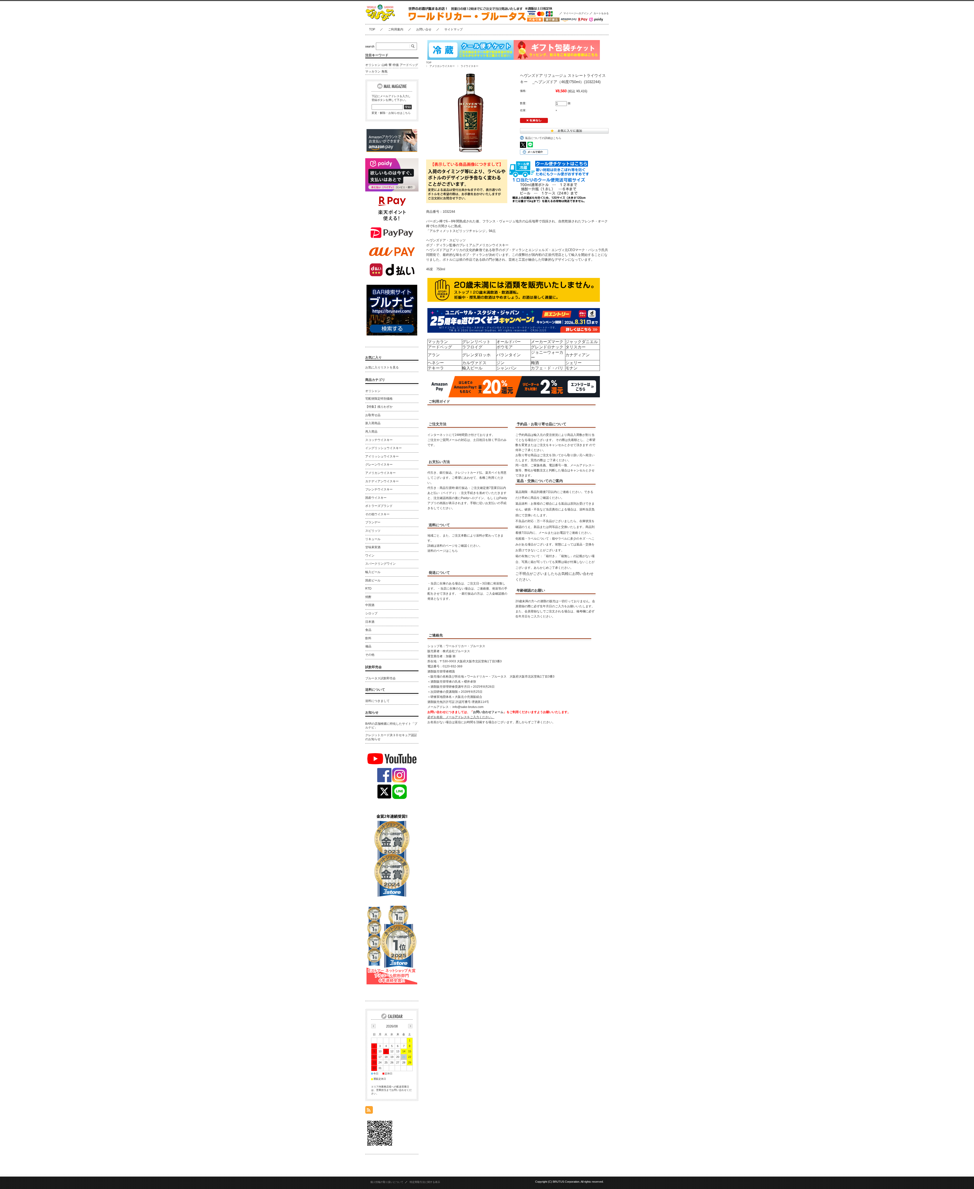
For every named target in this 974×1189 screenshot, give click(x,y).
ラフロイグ (472, 347)
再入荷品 (371, 431)
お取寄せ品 (372, 415)
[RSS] (369, 1111)
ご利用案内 (395, 29)
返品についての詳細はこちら (543, 137)
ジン (500, 363)
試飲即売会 (373, 667)
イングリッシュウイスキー (383, 448)
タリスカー (575, 347)
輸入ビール (472, 368)
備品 (368, 646)
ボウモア (504, 347)
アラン (434, 355)
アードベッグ (440, 347)
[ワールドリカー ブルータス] (390, 20)
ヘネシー (436, 363)
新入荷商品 (372, 423)
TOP (372, 29)
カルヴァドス (474, 363)
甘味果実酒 (372, 547)
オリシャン (372, 65)
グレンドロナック (547, 347)
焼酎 (368, 597)
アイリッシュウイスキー (382, 456)
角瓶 (384, 71)
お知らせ (371, 712)
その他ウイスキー (377, 514)
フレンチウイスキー (379, 489)
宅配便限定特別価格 (379, 398)
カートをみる (601, 13)
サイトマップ (453, 29)
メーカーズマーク (547, 342)
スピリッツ (372, 531)
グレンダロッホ (476, 355)
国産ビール (372, 580)
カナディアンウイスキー (382, 481)
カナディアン (577, 355)
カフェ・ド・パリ (547, 368)
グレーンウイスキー (379, 464)
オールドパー (508, 342)
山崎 (384, 65)
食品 (368, 630)
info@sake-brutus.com (468, 707)
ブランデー (372, 522)
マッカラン (438, 342)
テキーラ (436, 368)
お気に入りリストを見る (382, 367)
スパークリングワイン (380, 563)
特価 (396, 65)
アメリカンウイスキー (442, 66)
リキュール (372, 539)
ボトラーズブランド (379, 506)
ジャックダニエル (581, 342)
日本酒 (369, 622)
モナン (571, 368)
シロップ (371, 613)
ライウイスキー (469, 66)
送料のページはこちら (442, 551)
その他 (369, 654)
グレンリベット (476, 342)
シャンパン (506, 368)
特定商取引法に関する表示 (425, 1182)
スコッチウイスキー (379, 440)
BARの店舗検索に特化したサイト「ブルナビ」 (391, 726)
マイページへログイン (576, 13)
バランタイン (508, 355)
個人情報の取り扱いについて (386, 1182)
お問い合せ (423, 29)
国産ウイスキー (376, 498)
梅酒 (535, 363)
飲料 (368, 638)
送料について (375, 689)
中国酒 (369, 605)
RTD (368, 588)
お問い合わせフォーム (488, 712)
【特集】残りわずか (379, 407)
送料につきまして (377, 701)
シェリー (573, 363)
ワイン (369, 555)
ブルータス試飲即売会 (380, 678)
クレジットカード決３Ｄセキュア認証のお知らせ (391, 737)
